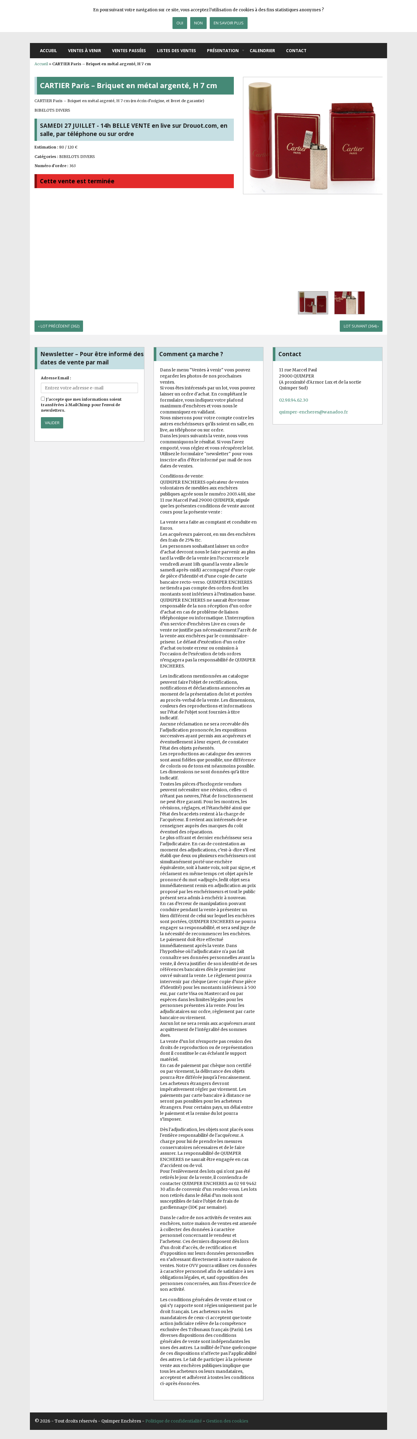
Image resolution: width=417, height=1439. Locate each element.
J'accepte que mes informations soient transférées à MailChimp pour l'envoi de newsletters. (81, 405)
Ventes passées (129, 50)
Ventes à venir (84, 50)
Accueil (48, 50)
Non (198, 23)
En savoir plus (229, 23)
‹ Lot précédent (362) (58, 326)
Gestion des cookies (227, 1421)
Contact (296, 50)
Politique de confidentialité (173, 1421)
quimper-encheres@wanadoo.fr (313, 412)
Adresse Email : (56, 378)
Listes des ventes (176, 50)
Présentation (223, 50)
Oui (179, 23)
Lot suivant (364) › (361, 326)
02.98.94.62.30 (293, 400)
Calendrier (262, 50)
